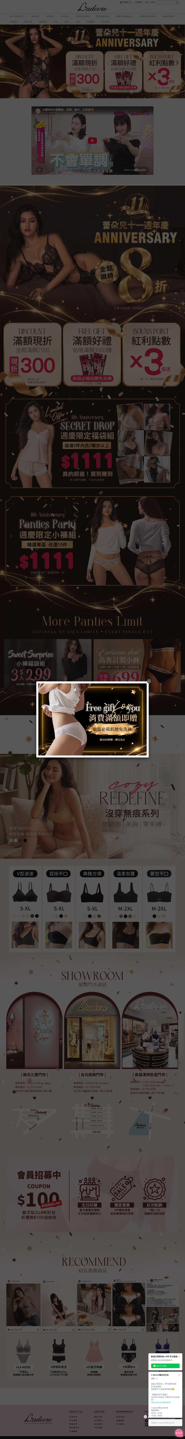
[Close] (148, 681)
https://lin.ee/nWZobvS (161, 1402)
